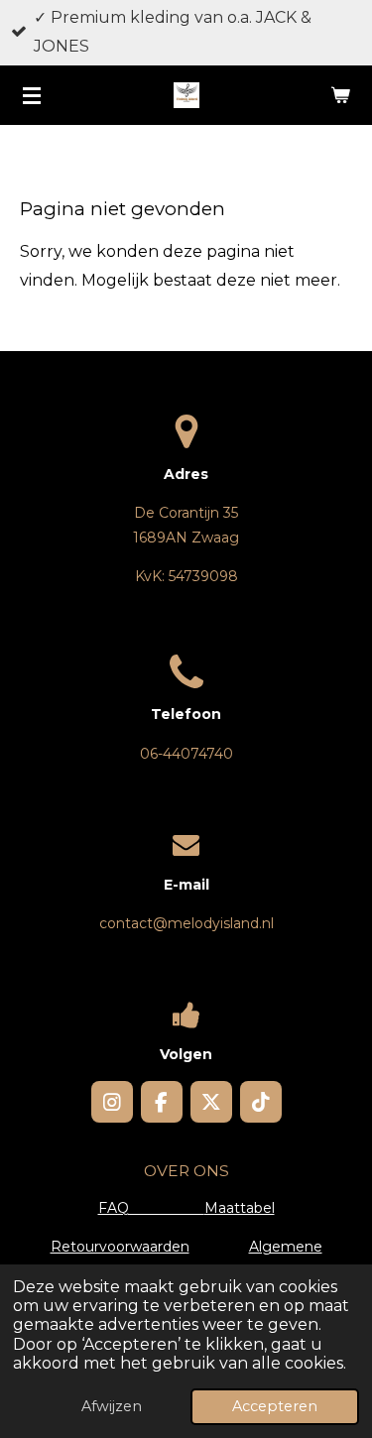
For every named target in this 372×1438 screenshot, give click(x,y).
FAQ (151, 1208)
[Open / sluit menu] (32, 95)
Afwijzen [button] (111, 1406)
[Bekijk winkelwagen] (340, 95)
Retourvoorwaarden (120, 1247)
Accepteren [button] (274, 1406)
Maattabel (239, 1208)
